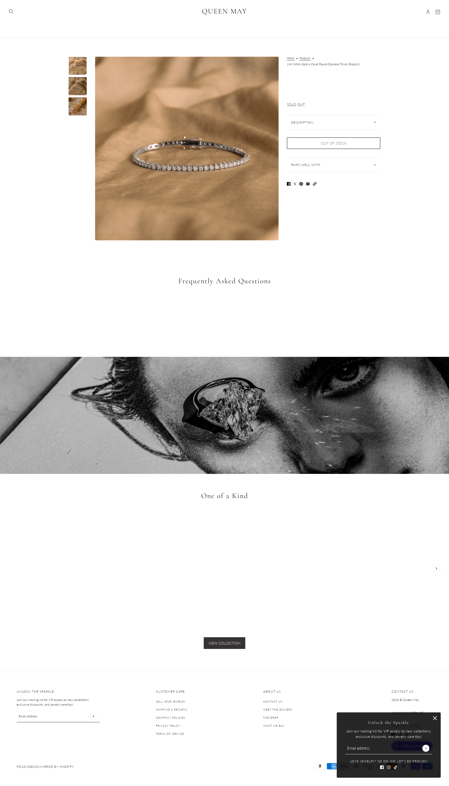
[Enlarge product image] (187, 148)
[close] (435, 718)
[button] (315, 183)
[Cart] (438, 12)
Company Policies (170, 717)
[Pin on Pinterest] (301, 183)
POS (20, 767)
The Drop (271, 717)
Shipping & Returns (171, 709)
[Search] (11, 11)
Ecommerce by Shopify (52, 767)
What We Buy (274, 725)
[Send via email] (308, 183)
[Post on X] (295, 183)
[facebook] (382, 766)
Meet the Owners (277, 709)
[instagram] (389, 766)
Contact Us (272, 701)
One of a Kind (224, 495)
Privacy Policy (168, 725)
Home (290, 58)
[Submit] (425, 748)
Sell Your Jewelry (171, 701)
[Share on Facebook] (289, 183)
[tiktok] (395, 766)
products (305, 58)
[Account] (428, 12)
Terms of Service (170, 733)
